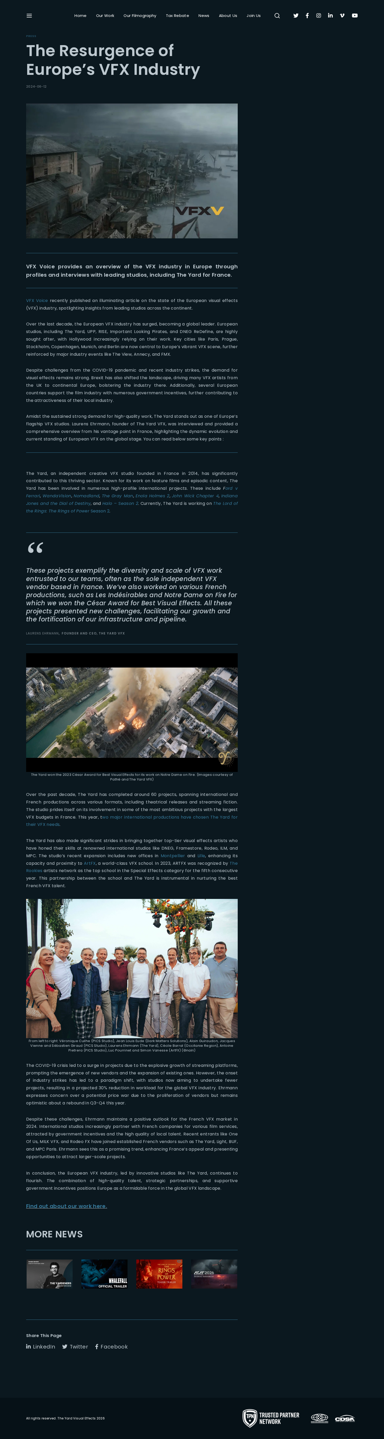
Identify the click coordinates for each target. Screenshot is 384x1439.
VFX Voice (37, 301)
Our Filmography (140, 15)
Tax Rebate (177, 15)
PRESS (31, 36)
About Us (228, 15)
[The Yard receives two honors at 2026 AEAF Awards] (214, 1274)
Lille (201, 856)
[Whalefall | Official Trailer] (104, 1274)
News (204, 15)
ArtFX (90, 863)
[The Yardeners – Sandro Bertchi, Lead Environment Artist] (49, 1274)
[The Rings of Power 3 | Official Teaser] (159, 1274)
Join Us (254, 15)
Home (80, 15)
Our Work (105, 15)
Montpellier (173, 856)
